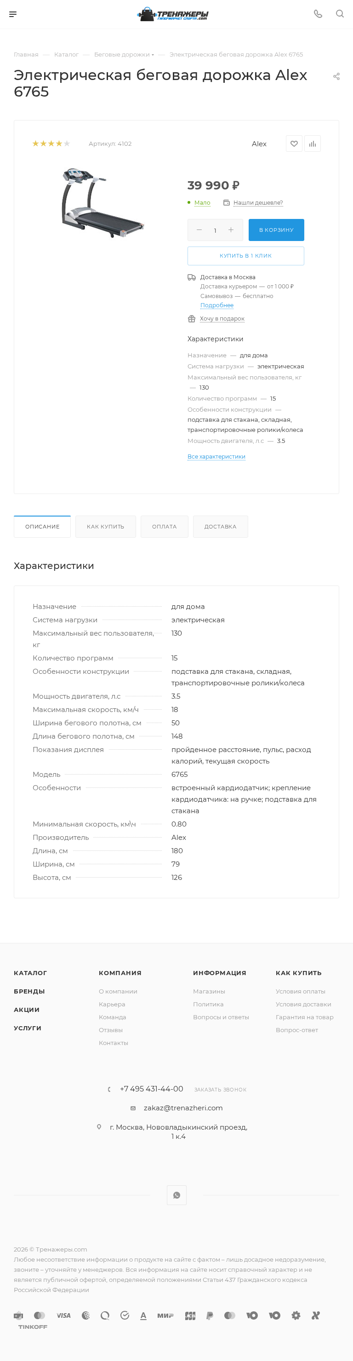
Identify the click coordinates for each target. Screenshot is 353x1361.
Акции (27, 1009)
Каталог (30, 972)
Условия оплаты (300, 991)
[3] (51, 143)
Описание (42, 526)
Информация (220, 972)
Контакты (113, 1042)
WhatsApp (177, 1195)
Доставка (221, 526)
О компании (118, 991)
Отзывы (111, 1030)
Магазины (209, 991)
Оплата (164, 526)
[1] (35, 143)
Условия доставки (303, 1004)
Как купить (106, 526)
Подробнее (216, 305)
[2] (43, 143)
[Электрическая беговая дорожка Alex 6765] (103, 203)
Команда (112, 1017)
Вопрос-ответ (297, 1030)
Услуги (28, 1028)
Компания (120, 972)
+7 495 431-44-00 (151, 1089)
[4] (59, 143)
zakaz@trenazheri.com (183, 1107)
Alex (259, 143)
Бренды (29, 991)
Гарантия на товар (305, 1017)
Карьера (112, 1004)
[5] (66, 143)
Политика (208, 1004)
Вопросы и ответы (221, 1017)
